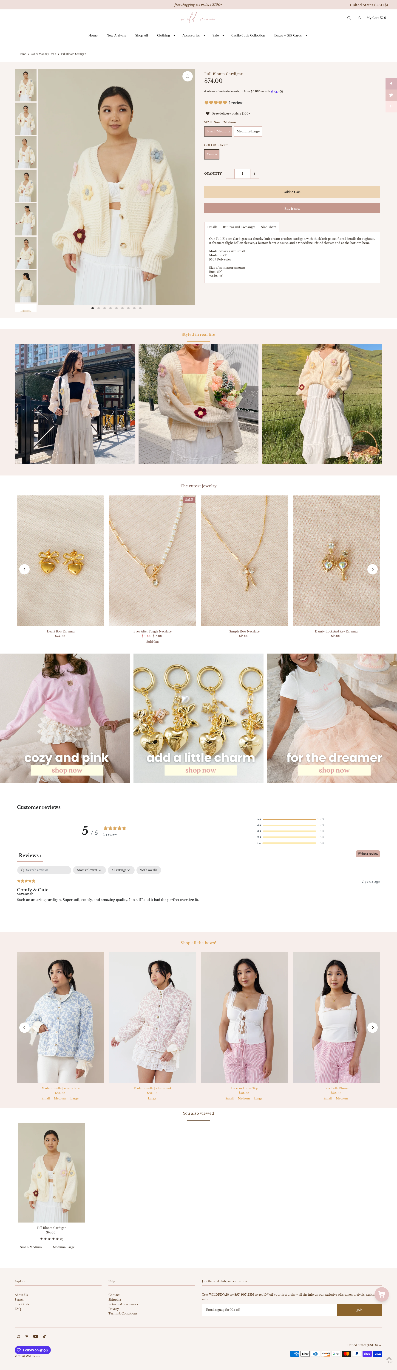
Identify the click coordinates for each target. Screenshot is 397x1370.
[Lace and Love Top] (244, 1017)
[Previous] (24, 569)
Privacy (113, 1309)
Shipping (114, 1299)
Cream (212, 154)
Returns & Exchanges (123, 1304)
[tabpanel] (198, 895)
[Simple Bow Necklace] (244, 560)
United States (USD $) (369, 5)
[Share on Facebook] (391, 83)
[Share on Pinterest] (391, 106)
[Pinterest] (27, 1337)
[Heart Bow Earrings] (60, 560)
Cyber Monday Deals (43, 54)
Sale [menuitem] (216, 35)
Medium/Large (248, 131)
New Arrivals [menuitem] (116, 35)
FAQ (18, 1309)
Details (212, 227)
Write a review (368, 854)
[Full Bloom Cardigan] (51, 1173)
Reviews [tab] (30, 855)
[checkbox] (148, 870)
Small (46, 1098)
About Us (21, 1295)
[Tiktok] (44, 1337)
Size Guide (22, 1304)
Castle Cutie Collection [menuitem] (248, 35)
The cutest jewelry (199, 486)
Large (74, 1098)
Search (19, 1299)
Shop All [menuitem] (141, 35)
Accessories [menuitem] (191, 35)
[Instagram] (18, 1337)
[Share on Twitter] (391, 95)
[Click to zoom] (187, 76)
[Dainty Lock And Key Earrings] (336, 560)
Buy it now (292, 208)
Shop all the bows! (198, 942)
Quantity (213, 173)
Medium (60, 1098)
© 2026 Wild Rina (27, 1356)
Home (22, 54)
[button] (290, 819)
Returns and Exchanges (239, 227)
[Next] (372, 569)
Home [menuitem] (92, 35)
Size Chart (268, 227)
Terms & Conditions (122, 1313)
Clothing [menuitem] (163, 35)
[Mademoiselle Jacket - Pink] (152, 1017)
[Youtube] (35, 1337)
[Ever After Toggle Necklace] (152, 560)
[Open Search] (349, 17)
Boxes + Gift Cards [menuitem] (288, 35)
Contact (114, 1295)
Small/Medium (218, 131)
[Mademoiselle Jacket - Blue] (60, 1017)
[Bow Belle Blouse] (336, 1017)
